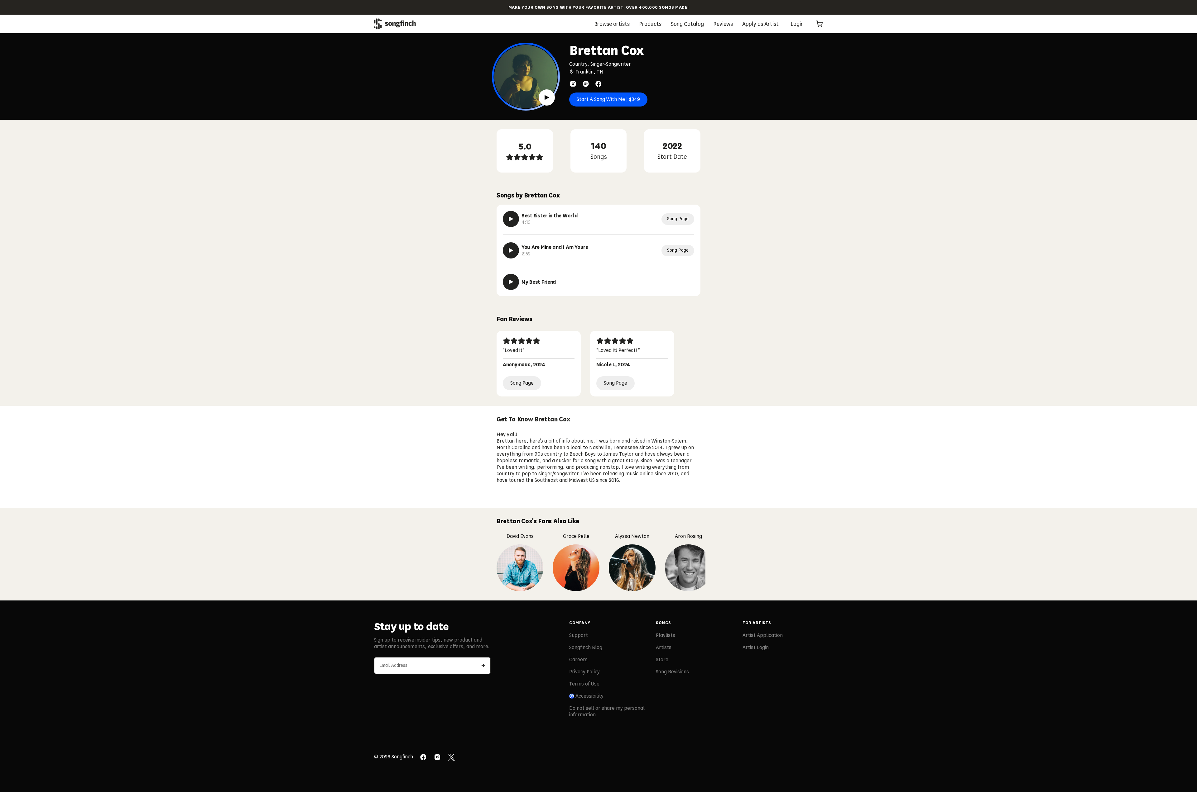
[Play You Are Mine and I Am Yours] (511, 250)
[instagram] (573, 84)
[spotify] (585, 84)
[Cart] (819, 24)
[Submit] (483, 665)
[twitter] (451, 757)
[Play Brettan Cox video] (547, 97)
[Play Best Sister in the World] (511, 219)
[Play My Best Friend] (511, 282)
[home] (395, 23)
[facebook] (598, 84)
